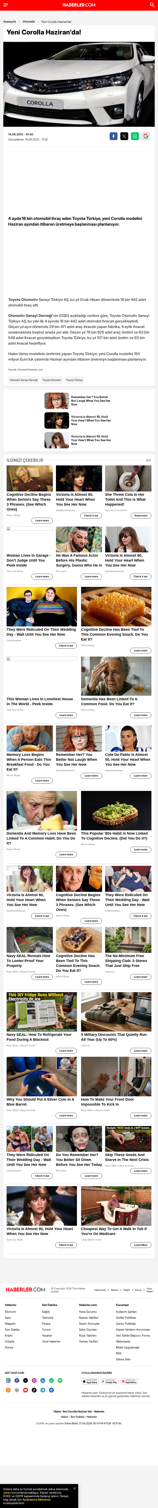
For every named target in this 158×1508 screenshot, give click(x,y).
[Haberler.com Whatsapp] (51, 1380)
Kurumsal (122, 1305)
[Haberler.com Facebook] (17, 1380)
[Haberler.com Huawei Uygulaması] (129, 1381)
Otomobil (29, 21)
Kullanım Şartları (126, 1311)
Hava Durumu (88, 1311)
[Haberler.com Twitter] (25, 1380)
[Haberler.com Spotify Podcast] (60, 1380)
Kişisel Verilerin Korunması (133, 1329)
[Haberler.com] (25, 1290)
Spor (8, 1317)
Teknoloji (47, 1317)
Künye (138, 1290)
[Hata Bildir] (71, 1423)
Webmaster (123, 1341)
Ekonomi (10, 1311)
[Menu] (5, 4)
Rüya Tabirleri (87, 1335)
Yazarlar (47, 1335)
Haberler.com (88, 1305)
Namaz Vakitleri (89, 1317)
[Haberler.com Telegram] (43, 1390)
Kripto (9, 1335)
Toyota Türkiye (74, 380)
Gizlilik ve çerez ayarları (50, 1423)
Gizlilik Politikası (126, 1317)
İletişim (126, 1290)
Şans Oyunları (88, 1329)
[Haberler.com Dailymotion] (51, 1390)
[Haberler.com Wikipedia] (17, 1390)
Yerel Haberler (51, 1341)
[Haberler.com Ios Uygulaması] (90, 1381)
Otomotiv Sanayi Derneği (24, 380)
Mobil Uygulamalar (128, 1347)
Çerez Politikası (126, 1323)
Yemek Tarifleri (88, 1341)
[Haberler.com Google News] (8, 1380)
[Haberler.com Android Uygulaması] (109, 1381)
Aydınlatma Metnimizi (37, 1499)
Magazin (10, 1323)
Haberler (10, 1305)
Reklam (114, 1290)
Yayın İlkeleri (150, 1290)
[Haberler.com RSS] (8, 1390)
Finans (46, 1323)
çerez (7, 1492)
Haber (64, 1416)
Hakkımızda (100, 1290)
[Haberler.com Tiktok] (34, 1390)
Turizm (46, 1329)
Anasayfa (9, 21)
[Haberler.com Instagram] (34, 1380)
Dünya (9, 1347)
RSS (119, 1353)
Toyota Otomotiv (52, 380)
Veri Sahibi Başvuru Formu (133, 1335)
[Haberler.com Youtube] (25, 1390)
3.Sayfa (9, 1341)
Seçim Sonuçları (89, 1323)
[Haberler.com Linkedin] (43, 1380)
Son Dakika (12, 1329)
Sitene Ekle (123, 1359)
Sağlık (46, 1311)
